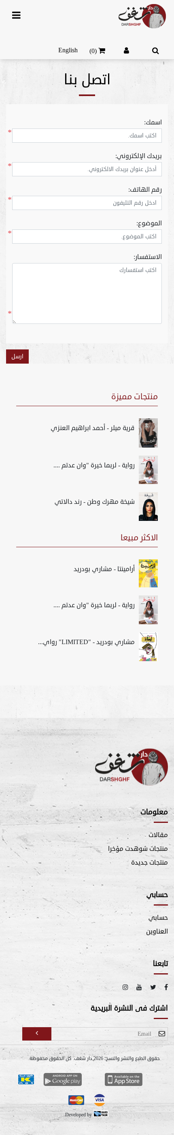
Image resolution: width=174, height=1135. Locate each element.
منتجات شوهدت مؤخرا (138, 848)
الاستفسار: (148, 257)
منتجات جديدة (149, 862)
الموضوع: (149, 223)
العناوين (157, 931)
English (68, 50)
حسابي (158, 917)
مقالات (158, 835)
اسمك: (153, 122)
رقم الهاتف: (145, 189)
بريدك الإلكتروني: (138, 156)
